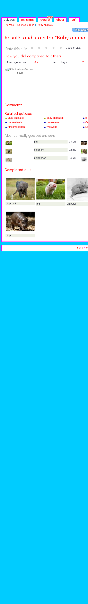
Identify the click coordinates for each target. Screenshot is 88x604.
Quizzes (9, 25)
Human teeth (15, 122)
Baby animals (45, 25)
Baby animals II (54, 117)
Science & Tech (25, 25)
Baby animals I (16, 117)
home (80, 247)
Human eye (52, 122)
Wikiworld (51, 126)
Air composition (16, 126)
